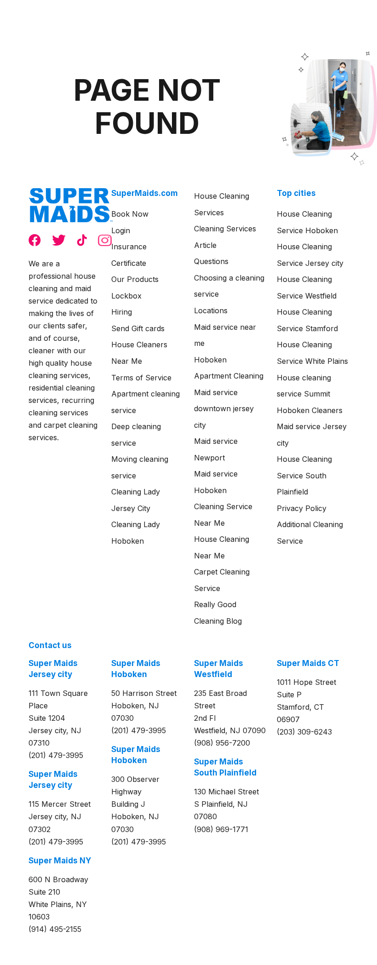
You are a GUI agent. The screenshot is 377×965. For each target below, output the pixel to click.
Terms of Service (141, 377)
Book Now (130, 213)
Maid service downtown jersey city (224, 409)
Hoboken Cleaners (310, 410)
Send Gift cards (138, 328)
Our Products (135, 279)
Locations (211, 310)
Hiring (121, 311)
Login (120, 230)
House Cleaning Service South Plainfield (304, 475)
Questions (211, 261)
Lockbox (126, 295)
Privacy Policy (301, 508)
